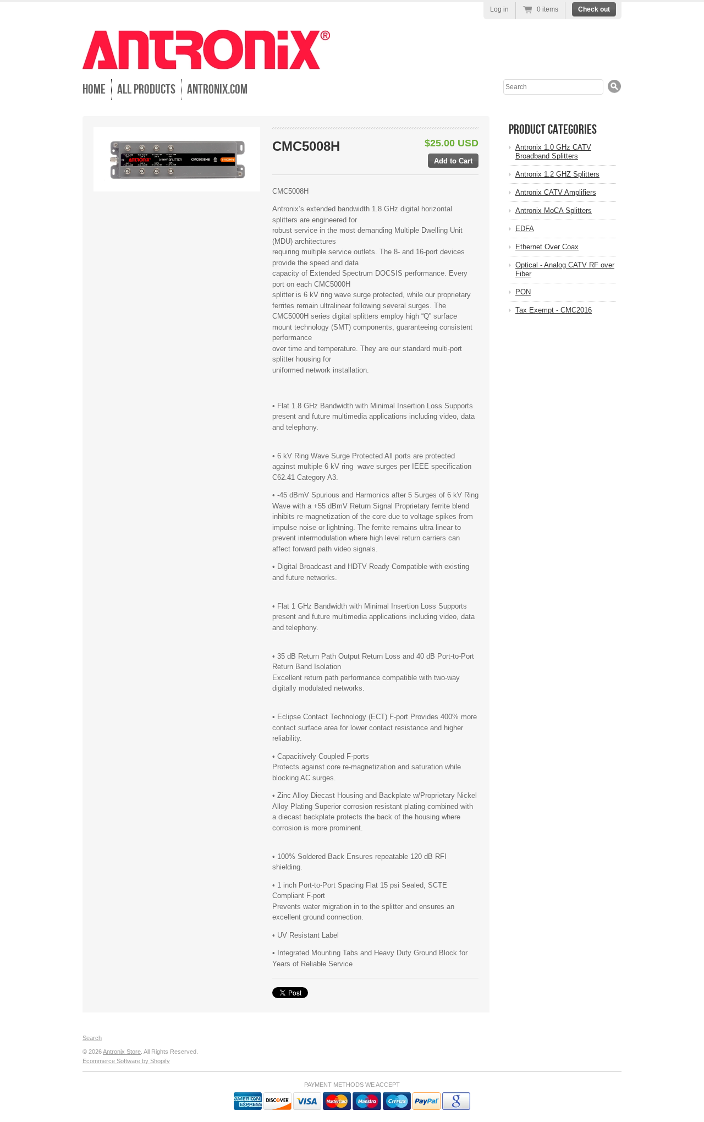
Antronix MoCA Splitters (553, 210)
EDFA (524, 229)
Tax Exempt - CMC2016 (553, 310)
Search (92, 1038)
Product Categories (553, 130)
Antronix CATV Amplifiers (555, 192)
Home (94, 89)
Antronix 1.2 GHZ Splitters (557, 174)
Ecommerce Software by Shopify (126, 1061)
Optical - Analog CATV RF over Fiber (564, 269)
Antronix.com (217, 89)
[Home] (206, 61)
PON (523, 292)
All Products (146, 89)
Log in (499, 9)
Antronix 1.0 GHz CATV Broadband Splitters (553, 151)
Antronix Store (122, 1051)
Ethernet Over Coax (547, 247)
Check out (594, 9)
